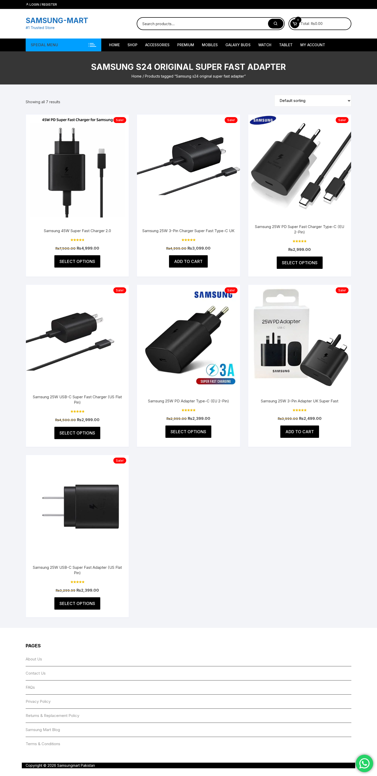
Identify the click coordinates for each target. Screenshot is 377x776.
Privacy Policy (38, 701)
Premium (185, 45)
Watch (264, 45)
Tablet (286, 45)
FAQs (30, 687)
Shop (132, 45)
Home (137, 76)
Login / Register (43, 4)
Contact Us (36, 673)
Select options (77, 261)
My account (312, 45)
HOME (114, 45)
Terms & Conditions (43, 743)
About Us (34, 659)
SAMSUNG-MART (57, 20)
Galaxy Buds (238, 45)
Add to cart (188, 261)
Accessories (157, 45)
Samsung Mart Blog (43, 729)
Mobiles (210, 45)
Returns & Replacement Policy (52, 715)
